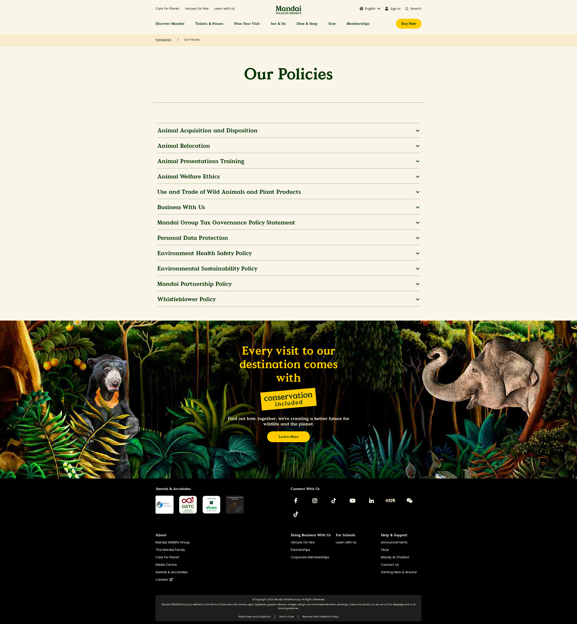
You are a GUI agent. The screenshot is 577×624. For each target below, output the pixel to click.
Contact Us (390, 564)
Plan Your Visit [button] (247, 23)
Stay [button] (332, 23)
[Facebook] (296, 501)
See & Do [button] (278, 23)
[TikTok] (334, 501)
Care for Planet (167, 8)
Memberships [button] (358, 23)
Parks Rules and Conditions (254, 616)
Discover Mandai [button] (170, 23)
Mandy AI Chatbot (395, 557)
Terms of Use (217, 604)
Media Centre (166, 564)
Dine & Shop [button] (307, 23)
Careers (163, 579)
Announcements (394, 542)
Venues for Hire (197, 8)
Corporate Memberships (310, 557)
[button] (370, 8)
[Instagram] (315, 501)
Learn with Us (224, 8)
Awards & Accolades (172, 572)
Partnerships (300, 550)
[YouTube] (352, 501)
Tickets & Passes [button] (209, 23)
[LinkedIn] (371, 501)
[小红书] (390, 501)
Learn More (289, 436)
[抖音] (296, 514)
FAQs (385, 550)
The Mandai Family (170, 550)
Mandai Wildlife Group (173, 542)
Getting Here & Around (399, 572)
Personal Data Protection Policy (320, 616)
